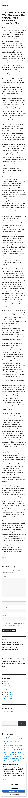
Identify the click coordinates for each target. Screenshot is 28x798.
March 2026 (7, 692)
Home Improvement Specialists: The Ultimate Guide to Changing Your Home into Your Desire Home (14, 748)
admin (6, 557)
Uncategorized (8, 711)
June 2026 (7, 685)
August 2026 (8, 681)
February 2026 (8, 694)
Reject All (13, 788)
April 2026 (7, 690)
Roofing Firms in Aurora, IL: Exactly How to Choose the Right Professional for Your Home (14, 754)
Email (4, 607)
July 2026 (7, 683)
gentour (6, 5)
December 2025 (8, 699)
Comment (5, 576)
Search (4, 720)
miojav (13, 74)
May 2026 (7, 688)
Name (4, 600)
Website (4, 615)
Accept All (13, 791)
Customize (14, 785)
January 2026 (8, 696)
